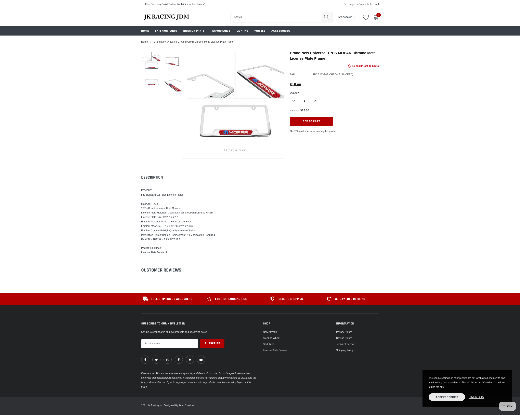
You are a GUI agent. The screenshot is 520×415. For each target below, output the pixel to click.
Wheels (259, 31)
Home (145, 31)
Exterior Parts (166, 31)
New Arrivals (270, 331)
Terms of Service (345, 344)
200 (296, 131)
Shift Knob (268, 344)
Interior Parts (194, 31)
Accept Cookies (447, 397)
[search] (326, 17)
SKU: (293, 74)
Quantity (295, 92)
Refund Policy (344, 338)
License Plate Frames (275, 350)
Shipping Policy (344, 350)
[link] (145, 360)
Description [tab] (152, 177)
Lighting (242, 31)
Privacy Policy (344, 331)
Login (352, 4)
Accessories (280, 31)
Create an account (369, 4)
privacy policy (476, 396)
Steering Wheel (271, 338)
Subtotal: (295, 110)
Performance (220, 31)
